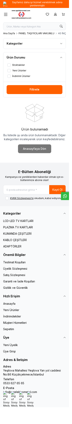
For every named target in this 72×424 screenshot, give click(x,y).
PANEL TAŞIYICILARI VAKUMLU (36, 33)
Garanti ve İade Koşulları (19, 281)
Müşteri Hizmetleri (15, 322)
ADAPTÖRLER (12, 246)
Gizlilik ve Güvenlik (15, 287)
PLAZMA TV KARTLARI (18, 227)
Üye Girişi (9, 351)
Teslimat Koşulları (14, 262)
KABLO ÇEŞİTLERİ (15, 240)
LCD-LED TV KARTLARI (18, 221)
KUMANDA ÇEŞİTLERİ (17, 233)
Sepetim (8, 329)
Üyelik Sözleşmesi (15, 268)
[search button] (61, 26)
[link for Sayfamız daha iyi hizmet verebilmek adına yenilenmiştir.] (34, 4)
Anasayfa (9, 303)
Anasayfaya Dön (34, 148)
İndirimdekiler (12, 316)
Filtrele (34, 89)
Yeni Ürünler (11, 310)
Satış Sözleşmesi (14, 275)
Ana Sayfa (9, 33)
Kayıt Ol (57, 189)
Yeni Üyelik (10, 345)
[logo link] (25, 14)
